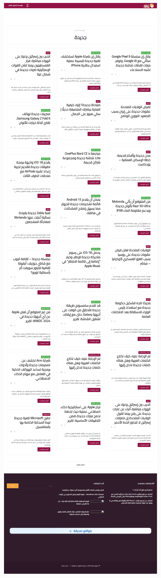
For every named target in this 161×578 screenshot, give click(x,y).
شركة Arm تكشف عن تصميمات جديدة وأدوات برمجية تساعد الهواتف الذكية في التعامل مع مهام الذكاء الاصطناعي (31, 369)
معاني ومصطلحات (144, 352)
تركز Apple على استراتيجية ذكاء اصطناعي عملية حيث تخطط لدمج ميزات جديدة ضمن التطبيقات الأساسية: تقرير (80, 413)
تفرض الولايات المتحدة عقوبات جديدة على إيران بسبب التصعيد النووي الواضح (131, 111)
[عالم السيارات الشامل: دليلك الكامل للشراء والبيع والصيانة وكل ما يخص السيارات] (97, 515)
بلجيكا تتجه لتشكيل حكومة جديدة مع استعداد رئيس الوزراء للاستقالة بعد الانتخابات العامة (131, 309)
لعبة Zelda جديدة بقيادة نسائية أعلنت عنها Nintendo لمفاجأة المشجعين (32, 217)
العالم (48, 53)
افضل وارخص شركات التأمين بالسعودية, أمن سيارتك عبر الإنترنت (83, 490)
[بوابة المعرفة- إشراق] (148, 5)
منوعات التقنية (146, 53)
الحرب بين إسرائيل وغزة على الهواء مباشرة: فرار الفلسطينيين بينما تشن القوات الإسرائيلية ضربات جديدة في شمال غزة (30, 65)
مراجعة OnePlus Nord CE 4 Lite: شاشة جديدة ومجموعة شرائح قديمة (81, 157)
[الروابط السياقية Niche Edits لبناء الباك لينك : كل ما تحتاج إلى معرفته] (97, 504)
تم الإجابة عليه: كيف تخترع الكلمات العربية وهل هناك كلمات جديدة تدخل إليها (133, 360)
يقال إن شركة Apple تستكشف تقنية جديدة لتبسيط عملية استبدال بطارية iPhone (80, 60)
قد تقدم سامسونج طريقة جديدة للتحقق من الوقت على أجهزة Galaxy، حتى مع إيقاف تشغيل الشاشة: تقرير (81, 312)
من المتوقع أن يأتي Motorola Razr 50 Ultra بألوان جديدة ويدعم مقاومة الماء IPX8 (131, 205)
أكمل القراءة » (144, 89)
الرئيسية (82, 30)
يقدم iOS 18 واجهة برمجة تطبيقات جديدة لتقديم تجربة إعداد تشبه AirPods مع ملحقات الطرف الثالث (32, 169)
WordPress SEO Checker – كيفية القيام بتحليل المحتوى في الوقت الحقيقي (81, 495)
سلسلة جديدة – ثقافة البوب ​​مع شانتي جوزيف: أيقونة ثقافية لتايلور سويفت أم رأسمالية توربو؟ (31, 265)
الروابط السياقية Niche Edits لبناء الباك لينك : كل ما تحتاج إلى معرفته (73, 502)
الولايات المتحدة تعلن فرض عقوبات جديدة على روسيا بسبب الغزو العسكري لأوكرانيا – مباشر (131, 256)
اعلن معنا (65, 565)
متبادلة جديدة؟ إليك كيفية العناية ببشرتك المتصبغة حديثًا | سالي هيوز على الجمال (80, 109)
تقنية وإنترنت (46, 414)
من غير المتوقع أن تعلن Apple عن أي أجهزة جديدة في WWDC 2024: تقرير (31, 316)
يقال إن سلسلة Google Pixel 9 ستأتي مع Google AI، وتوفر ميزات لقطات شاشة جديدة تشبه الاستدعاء (131, 63)
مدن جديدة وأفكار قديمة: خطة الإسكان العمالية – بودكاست (134, 159)
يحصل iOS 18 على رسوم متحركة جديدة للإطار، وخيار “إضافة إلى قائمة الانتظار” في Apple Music (81, 259)
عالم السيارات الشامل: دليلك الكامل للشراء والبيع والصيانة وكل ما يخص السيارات (73, 513)
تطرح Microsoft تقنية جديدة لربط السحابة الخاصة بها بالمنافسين (32, 422)
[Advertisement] (80, 16)
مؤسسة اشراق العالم (15, 5)
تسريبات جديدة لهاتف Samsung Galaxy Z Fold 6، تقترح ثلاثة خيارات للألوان (33, 118)
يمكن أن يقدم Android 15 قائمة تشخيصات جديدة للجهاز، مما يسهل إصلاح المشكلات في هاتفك (80, 206)
